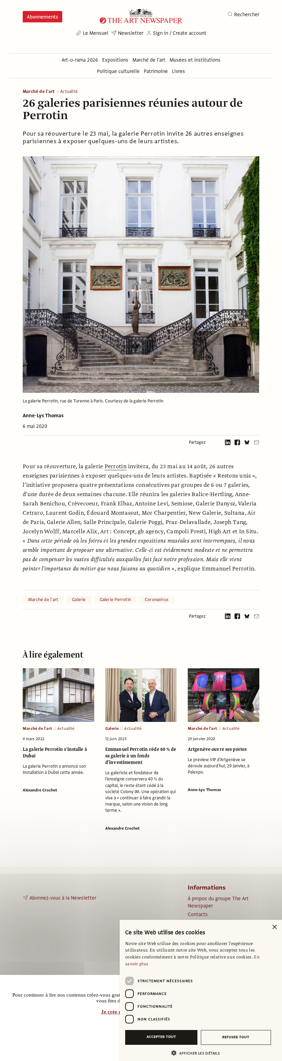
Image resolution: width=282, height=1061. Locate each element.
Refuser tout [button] (235, 1037)
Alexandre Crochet (40, 790)
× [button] (274, 927)
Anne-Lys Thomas (43, 415)
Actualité (69, 91)
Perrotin (116, 466)
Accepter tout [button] (161, 1036)
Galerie (79, 600)
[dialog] (201, 990)
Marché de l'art (39, 91)
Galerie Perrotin (115, 600)
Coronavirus (157, 600)
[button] (198, 1053)
